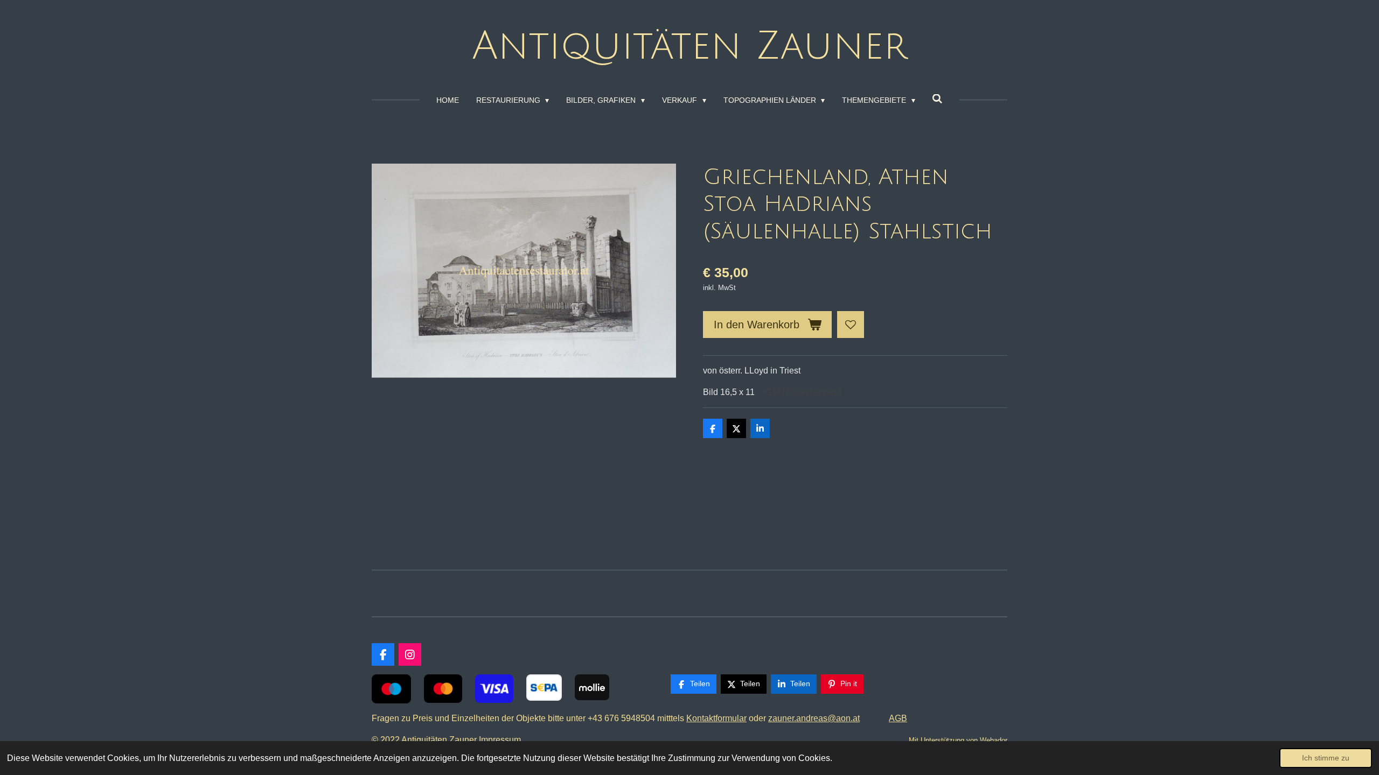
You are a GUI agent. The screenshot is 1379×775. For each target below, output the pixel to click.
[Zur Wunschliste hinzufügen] (850, 324)
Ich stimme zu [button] (1325, 757)
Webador (993, 740)
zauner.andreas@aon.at (814, 718)
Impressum (502, 739)
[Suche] (938, 99)
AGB (898, 718)
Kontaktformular (716, 718)
